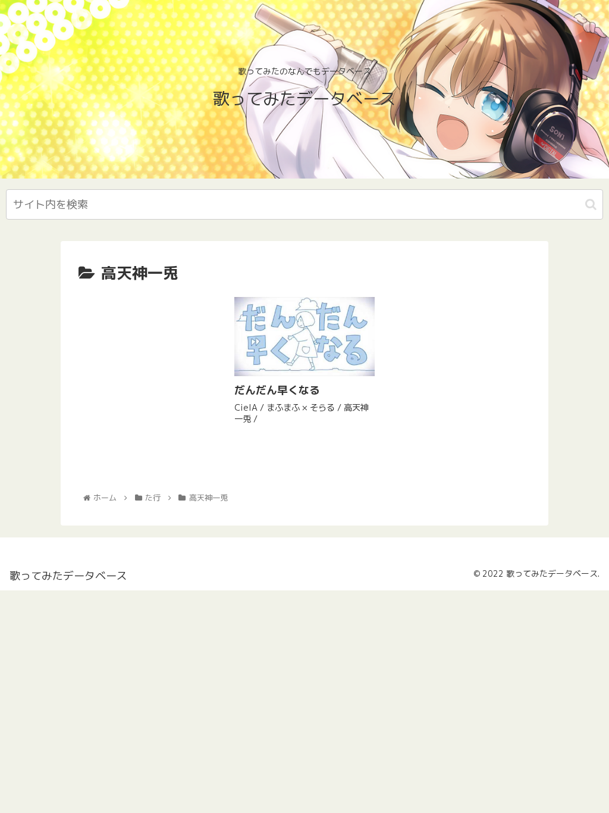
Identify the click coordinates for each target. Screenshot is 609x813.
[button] (590, 204)
